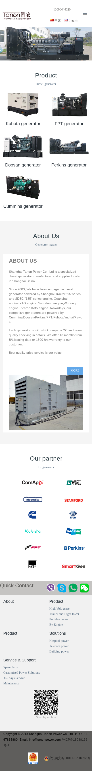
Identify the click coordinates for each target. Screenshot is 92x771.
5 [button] (53, 58)
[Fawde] (75, 511)
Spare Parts (10, 667)
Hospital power (59, 640)
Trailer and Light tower (64, 614)
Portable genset (59, 619)
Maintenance (11, 683)
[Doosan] (75, 527)
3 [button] (46, 58)
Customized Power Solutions (21, 672)
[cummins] (34, 511)
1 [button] (40, 58)
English (73, 20)
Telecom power (59, 646)
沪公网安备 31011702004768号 (69, 758)
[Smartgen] (75, 561)
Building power (59, 651)
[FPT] (34, 544)
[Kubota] (34, 527)
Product (56, 601)
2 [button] (43, 58)
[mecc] (34, 494)
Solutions (57, 633)
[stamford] (75, 494)
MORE (75, 370)
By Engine (56, 624)
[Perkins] (75, 544)
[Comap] (34, 477)
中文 (57, 20)
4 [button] (50, 58)
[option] (46, 43)
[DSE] (34, 561)
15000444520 (61, 9)
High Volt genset (59, 608)
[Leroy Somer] (75, 477)
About (8, 601)
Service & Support (19, 660)
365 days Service (14, 678)
